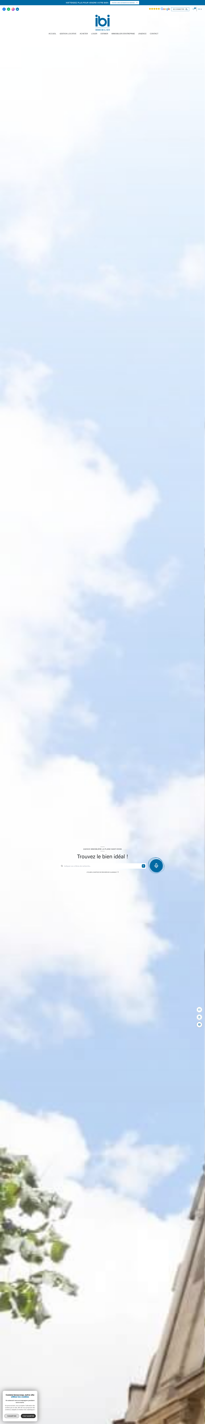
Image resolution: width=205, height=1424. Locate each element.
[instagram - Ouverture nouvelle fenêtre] (13, 9)
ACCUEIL (52, 33)
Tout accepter (28, 1416)
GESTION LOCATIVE (68, 33)
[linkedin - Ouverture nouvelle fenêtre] (17, 9)
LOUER (94, 33)
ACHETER (84, 33)
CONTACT (154, 33)
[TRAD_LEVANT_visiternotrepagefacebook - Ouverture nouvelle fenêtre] (4, 9)
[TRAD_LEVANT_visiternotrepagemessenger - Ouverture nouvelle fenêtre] (8, 9)
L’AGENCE (142, 33)
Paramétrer (11, 1416)
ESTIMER (104, 33)
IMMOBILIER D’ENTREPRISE (123, 33)
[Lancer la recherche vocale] (156, 865)
